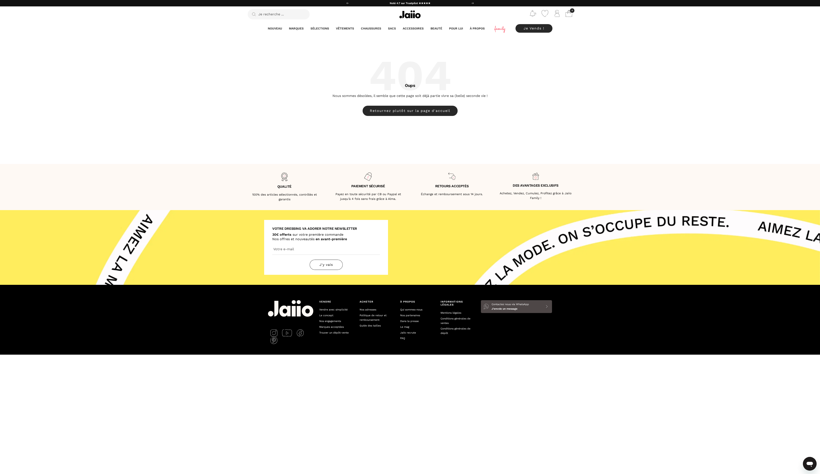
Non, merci (452, 274)
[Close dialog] (488, 184)
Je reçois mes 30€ (451, 259)
